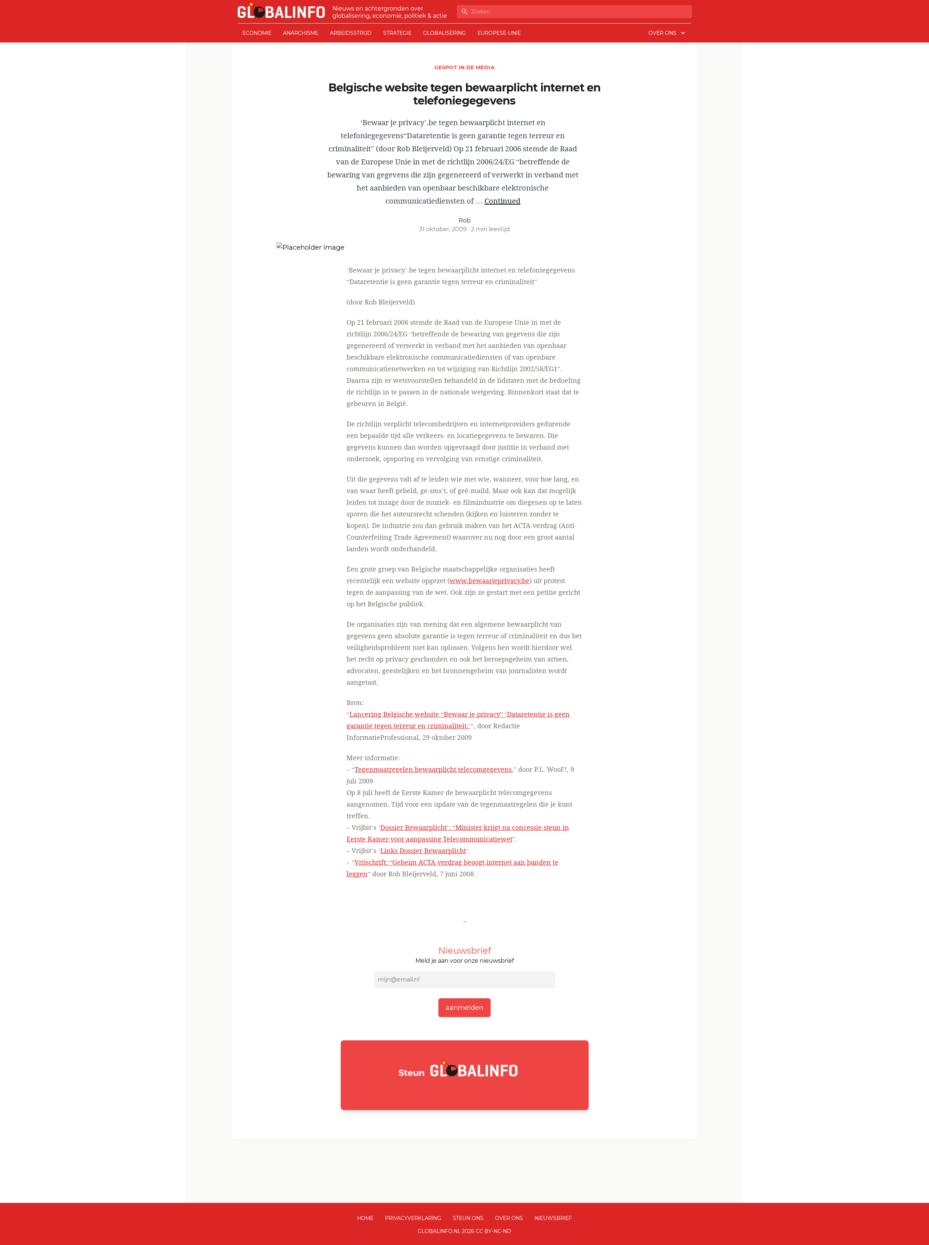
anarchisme (300, 33)
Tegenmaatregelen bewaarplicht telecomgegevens (433, 769)
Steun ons (468, 1218)
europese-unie (499, 33)
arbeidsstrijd (351, 33)
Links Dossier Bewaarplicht (423, 850)
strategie (397, 33)
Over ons (509, 1218)
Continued (502, 201)
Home (365, 1218)
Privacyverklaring (413, 1218)
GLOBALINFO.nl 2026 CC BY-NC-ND (464, 1231)
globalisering (444, 33)
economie (256, 33)
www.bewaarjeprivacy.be (489, 580)
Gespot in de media (464, 67)
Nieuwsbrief (553, 1218)
